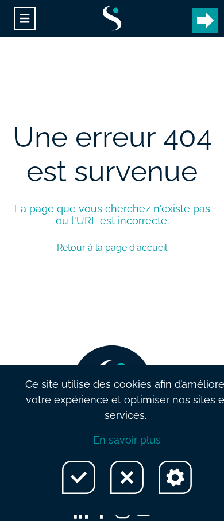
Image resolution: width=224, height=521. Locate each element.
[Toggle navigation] (25, 19)
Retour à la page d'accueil (112, 247)
